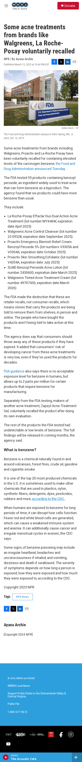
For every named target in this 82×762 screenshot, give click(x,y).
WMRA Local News (19, 685)
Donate (69, 5)
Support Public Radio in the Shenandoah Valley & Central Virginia (37, 695)
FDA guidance (14, 371)
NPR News (22, 596)
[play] (5, 757)
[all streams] (77, 757)
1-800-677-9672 (17, 712)
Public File (13, 703)
